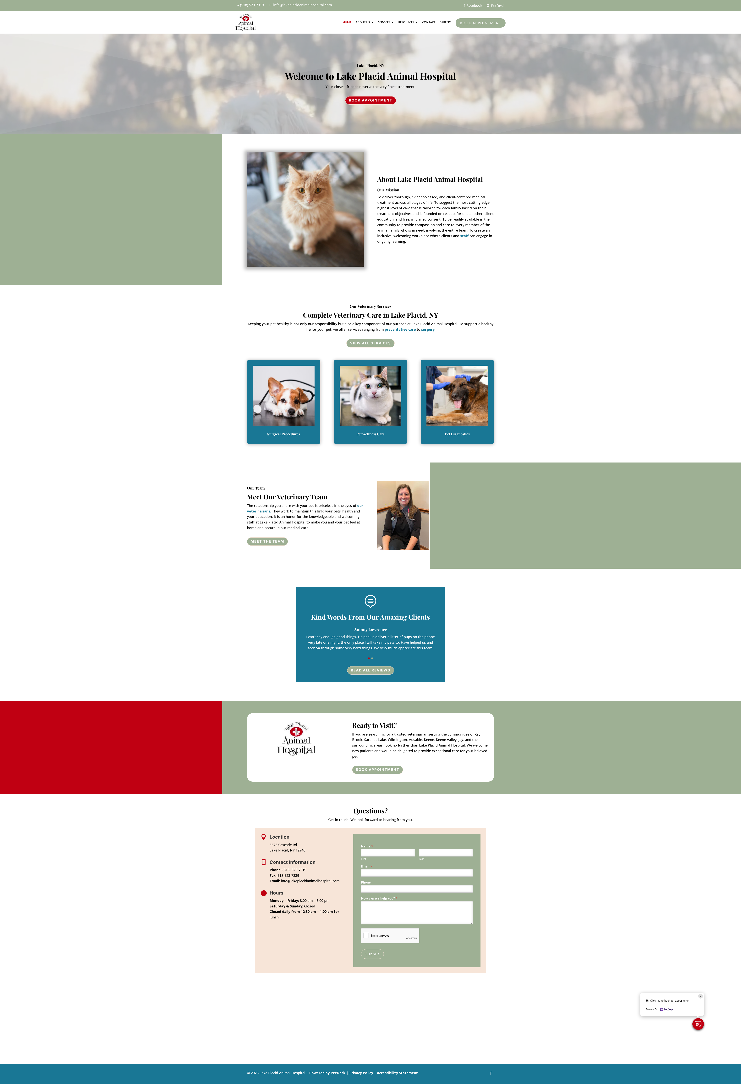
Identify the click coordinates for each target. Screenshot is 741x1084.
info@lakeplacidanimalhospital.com (310, 881)
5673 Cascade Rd (283, 844)
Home (347, 22)
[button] (369, 658)
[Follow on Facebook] (491, 1073)
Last (421, 859)
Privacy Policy (361, 1072)
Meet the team (267, 541)
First (363, 859)
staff (464, 235)
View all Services (370, 343)
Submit (372, 954)
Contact (428, 22)
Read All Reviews (370, 670)
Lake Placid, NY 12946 (287, 850)
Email (366, 866)
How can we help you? (379, 898)
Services (384, 22)
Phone (366, 882)
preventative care (400, 329)
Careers (445, 22)
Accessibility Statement (397, 1072)
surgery (428, 329)
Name (367, 846)
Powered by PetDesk (327, 1072)
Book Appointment (480, 23)
